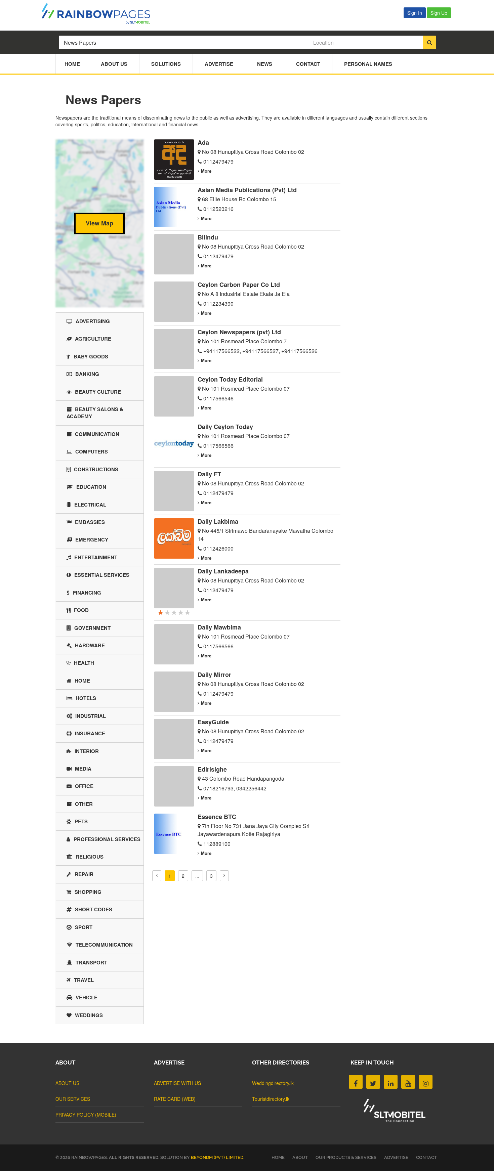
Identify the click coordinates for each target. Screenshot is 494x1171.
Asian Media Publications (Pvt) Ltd (247, 189)
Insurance (90, 733)
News (264, 64)
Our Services (72, 1098)
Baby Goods (91, 356)
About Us (114, 64)
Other (84, 804)
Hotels (86, 698)
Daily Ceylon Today (225, 426)
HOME (278, 1157)
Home (72, 64)
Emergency (91, 539)
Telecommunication (104, 944)
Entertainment (95, 557)
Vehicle (86, 997)
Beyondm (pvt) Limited (217, 1157)
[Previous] (157, 876)
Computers (91, 451)
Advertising (93, 321)
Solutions (166, 64)
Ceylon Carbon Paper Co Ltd (239, 284)
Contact (308, 64)
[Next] (224, 876)
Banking (87, 374)
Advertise (219, 64)
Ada (203, 142)
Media (83, 768)
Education (91, 486)
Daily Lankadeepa (223, 571)
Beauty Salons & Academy (95, 412)
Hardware (90, 645)
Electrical (90, 504)
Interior (87, 751)
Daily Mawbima (219, 627)
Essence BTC (217, 816)
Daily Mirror (214, 674)
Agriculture (93, 338)
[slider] (174, 612)
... (197, 875)
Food (81, 610)
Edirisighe (212, 769)
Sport (83, 927)
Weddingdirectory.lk (273, 1083)
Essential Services (101, 574)
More (206, 171)
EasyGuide (213, 722)
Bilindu (208, 237)
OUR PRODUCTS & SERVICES (346, 1157)
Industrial (90, 716)
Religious (90, 856)
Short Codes (93, 909)
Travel (84, 980)
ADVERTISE (396, 1157)
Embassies (90, 522)
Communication (97, 434)
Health (84, 662)
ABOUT (300, 1157)
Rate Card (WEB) (175, 1098)
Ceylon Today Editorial (230, 379)
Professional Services (107, 839)
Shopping (88, 892)
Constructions (96, 469)
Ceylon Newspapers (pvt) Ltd (239, 332)
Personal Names (368, 64)
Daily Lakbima (218, 521)
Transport (91, 962)
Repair (84, 874)
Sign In (414, 12)
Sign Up (438, 12)
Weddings (89, 1015)
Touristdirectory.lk (270, 1098)
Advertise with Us (177, 1083)
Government (92, 628)
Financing (87, 592)
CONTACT (426, 1157)
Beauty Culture (98, 391)
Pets (81, 821)
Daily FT (209, 474)
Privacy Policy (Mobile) (85, 1114)
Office (84, 786)
